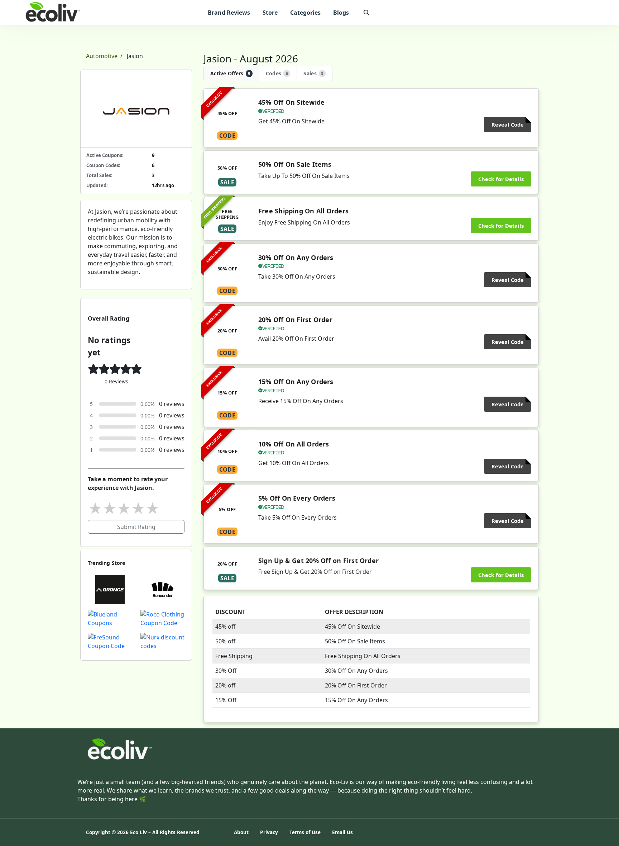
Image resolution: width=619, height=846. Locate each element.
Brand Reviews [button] (229, 12)
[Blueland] (110, 618)
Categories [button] (305, 12)
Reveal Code (507, 124)
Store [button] (270, 12)
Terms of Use (305, 832)
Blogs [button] (341, 12)
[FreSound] (110, 641)
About (241, 832)
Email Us (342, 832)
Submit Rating (136, 527)
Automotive (101, 56)
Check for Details (501, 179)
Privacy (269, 832)
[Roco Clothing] (162, 618)
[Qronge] (110, 589)
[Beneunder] (162, 589)
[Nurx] (162, 641)
